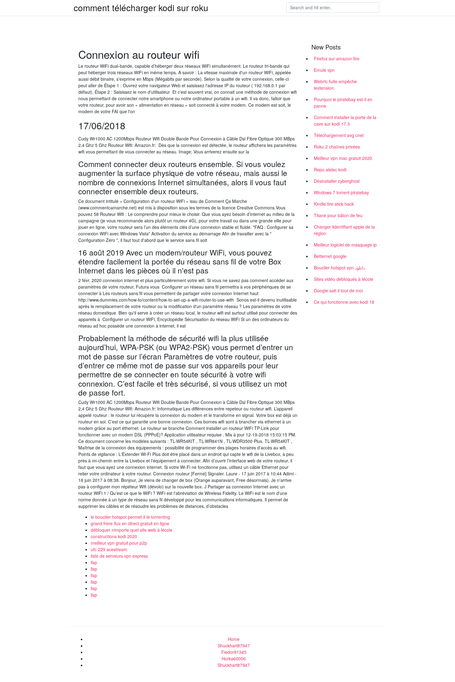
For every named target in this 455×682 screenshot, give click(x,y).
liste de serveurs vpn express (119, 556)
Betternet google (330, 256)
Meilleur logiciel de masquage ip (345, 245)
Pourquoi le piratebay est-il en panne (343, 102)
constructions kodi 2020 (114, 536)
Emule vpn (324, 70)
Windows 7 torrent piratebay (341, 192)
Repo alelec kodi (330, 169)
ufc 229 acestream (109, 549)
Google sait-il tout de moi (338, 290)
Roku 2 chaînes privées (337, 147)
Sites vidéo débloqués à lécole (343, 279)
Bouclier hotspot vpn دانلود (339, 267)
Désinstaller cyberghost (337, 181)
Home (234, 639)
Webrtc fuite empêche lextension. (335, 84)
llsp (94, 562)
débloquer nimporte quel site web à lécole (131, 530)
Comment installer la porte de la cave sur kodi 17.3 (345, 120)
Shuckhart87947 (234, 645)
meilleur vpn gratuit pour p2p (119, 543)
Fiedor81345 (233, 652)
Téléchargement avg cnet (339, 135)
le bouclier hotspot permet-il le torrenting (130, 517)
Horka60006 (234, 658)
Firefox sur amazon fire (336, 58)
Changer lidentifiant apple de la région (344, 230)
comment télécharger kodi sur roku (141, 7)
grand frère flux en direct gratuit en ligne (130, 523)
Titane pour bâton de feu (338, 215)
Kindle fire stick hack (334, 204)
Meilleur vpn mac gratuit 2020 (343, 158)
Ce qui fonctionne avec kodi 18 (344, 302)
